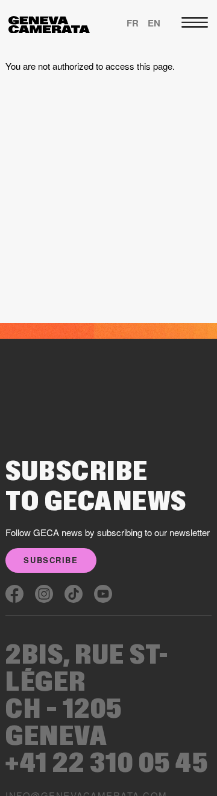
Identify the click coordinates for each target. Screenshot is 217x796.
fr (133, 22)
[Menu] (194, 22)
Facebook (14, 594)
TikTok (73, 594)
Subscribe (51, 560)
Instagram (44, 594)
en (154, 22)
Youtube (103, 594)
